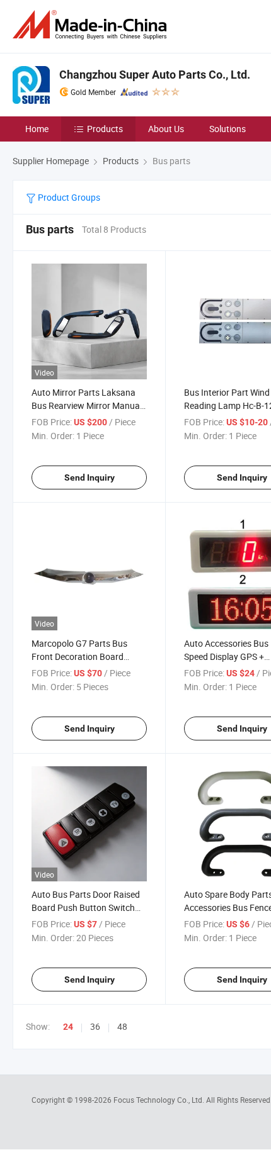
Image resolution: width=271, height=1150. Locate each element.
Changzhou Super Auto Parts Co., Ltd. (154, 74)
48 (122, 1026)
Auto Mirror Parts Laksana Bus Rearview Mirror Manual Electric (87, 405)
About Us (166, 129)
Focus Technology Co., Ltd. (159, 1100)
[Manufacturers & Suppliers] (92, 25)
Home (37, 129)
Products (105, 129)
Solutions (227, 129)
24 (68, 1027)
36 (95, 1026)
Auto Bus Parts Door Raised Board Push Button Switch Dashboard (86, 907)
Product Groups (68, 197)
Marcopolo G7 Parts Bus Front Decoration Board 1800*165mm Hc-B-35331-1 (87, 656)
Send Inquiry (89, 477)
